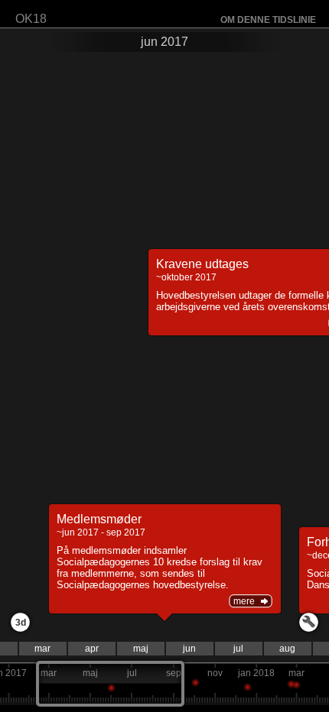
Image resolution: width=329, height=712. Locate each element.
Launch (308, 622)
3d (20, 622)
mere (244, 601)
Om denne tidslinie (268, 20)
